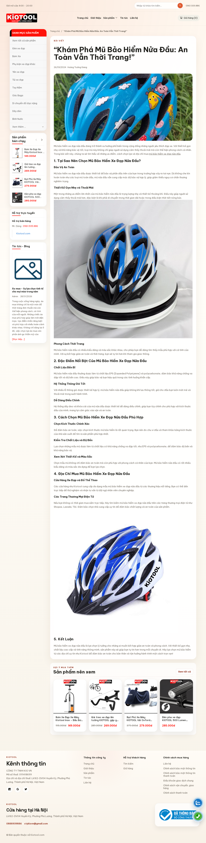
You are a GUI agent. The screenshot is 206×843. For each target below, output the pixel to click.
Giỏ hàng (128, 768)
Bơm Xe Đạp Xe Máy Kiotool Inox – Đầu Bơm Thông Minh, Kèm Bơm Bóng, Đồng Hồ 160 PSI (69, 722)
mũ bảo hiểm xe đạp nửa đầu (164, 153)
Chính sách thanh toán (175, 792)
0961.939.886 (193, 5)
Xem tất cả (184, 671)
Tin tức (124, 18)
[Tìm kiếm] (180, 5)
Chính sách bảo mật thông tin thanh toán (179, 774)
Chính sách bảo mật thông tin (179, 768)
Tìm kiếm (128, 763)
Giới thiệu (96, 18)
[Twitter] (26, 789)
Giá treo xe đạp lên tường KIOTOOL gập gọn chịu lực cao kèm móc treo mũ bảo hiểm (105, 722)
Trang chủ (82, 18)
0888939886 (14, 823)
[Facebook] (9, 789)
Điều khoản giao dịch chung (178, 780)
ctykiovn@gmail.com (36, 823)
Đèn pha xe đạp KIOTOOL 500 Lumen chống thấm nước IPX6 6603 (175, 722)
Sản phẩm (89, 773)
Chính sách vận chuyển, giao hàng (178, 787)
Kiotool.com (23, 233)
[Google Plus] (17, 789)
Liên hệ (134, 18)
